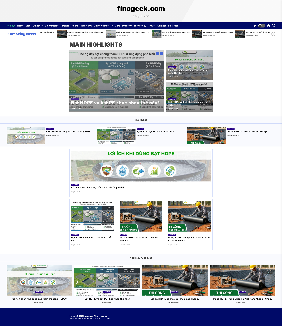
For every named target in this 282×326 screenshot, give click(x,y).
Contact (161, 25)
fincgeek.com (141, 8)
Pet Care (115, 25)
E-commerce (52, 25)
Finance (65, 25)
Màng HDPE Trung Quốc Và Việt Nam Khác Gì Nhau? (215, 32)
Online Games (101, 25)
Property (127, 25)
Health (74, 25)
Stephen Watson (72, 35)
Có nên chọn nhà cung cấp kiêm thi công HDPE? (83, 32)
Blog (28, 25)
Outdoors (38, 25)
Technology (140, 25)
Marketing (86, 25)
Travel (151, 25)
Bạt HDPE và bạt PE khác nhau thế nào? (127, 32)
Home (10, 25)
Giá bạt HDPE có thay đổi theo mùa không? (169, 32)
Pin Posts (173, 25)
